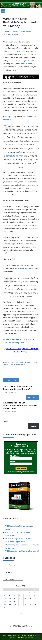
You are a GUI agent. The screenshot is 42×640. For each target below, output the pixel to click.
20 (20, 601)
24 (5, 604)
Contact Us (30, 635)
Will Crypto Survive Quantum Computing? (22, 551)
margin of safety (25, 268)
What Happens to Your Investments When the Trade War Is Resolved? (20, 406)
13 (20, 598)
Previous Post (12, 380)
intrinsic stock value (15, 362)
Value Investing (17, 34)
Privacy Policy (12, 635)
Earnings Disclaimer (27, 637)
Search (5, 422)
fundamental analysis (13, 155)
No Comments (10, 392)
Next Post (31, 397)
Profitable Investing (18, 364)
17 (5, 601)
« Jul (20, 613)
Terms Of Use (21, 635)
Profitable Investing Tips (15, 32)
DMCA (18, 637)
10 (5, 598)
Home (4, 635)
